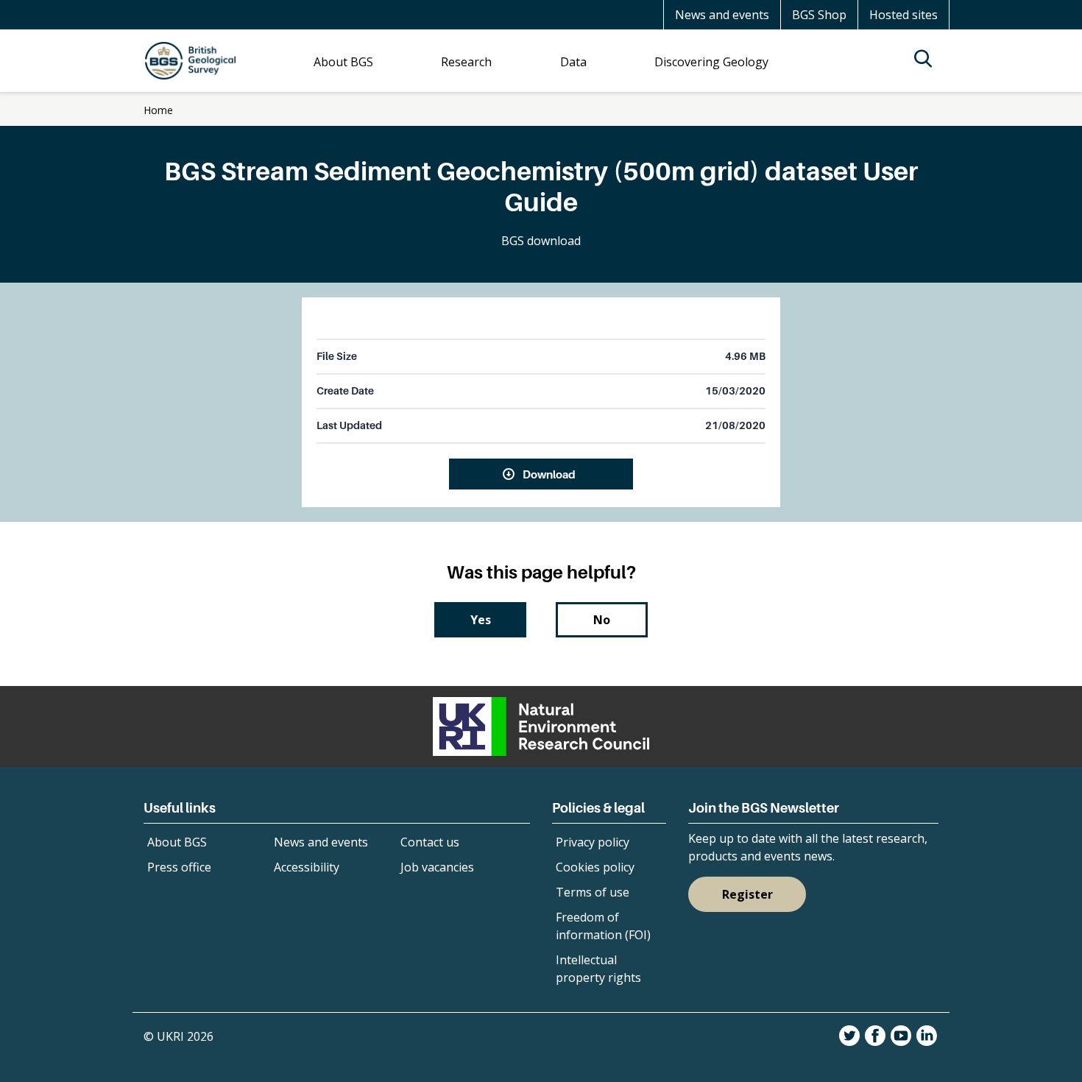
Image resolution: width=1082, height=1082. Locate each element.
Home (158, 110)
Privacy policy (592, 842)
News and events (722, 15)
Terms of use (592, 892)
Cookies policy (595, 867)
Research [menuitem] (466, 62)
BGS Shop (819, 15)
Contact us (429, 842)
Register (747, 894)
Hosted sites (903, 15)
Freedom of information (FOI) (603, 926)
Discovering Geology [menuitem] (711, 62)
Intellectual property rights (598, 969)
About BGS (177, 842)
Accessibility (306, 867)
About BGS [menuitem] (343, 62)
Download (549, 474)
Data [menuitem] (573, 62)
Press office (179, 867)
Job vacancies (437, 867)
